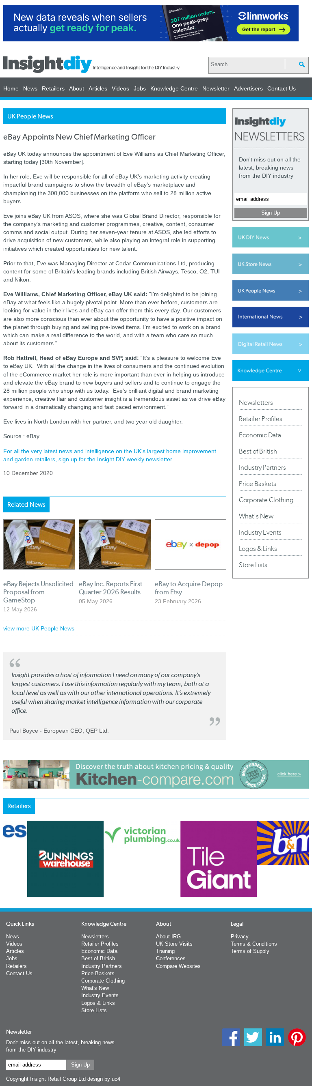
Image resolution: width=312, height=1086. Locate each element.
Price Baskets (257, 484)
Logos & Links (258, 548)
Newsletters (256, 402)
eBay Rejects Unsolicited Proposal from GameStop (38, 592)
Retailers (53, 88)
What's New (256, 516)
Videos (120, 88)
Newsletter (216, 88)
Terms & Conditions (254, 944)
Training (165, 951)
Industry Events (260, 532)
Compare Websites (178, 966)
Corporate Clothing (266, 500)
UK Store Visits (174, 944)
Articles (98, 88)
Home (11, 88)
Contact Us (281, 88)
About (76, 88)
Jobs (140, 88)
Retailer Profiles (260, 419)
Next (234, 888)
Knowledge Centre (174, 88)
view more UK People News (38, 628)
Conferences (171, 958)
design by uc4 (103, 1079)
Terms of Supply (250, 951)
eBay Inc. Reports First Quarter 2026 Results (110, 588)
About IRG (168, 936)
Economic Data (260, 435)
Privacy (240, 936)
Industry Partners (262, 467)
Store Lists (253, 565)
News (30, 88)
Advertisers (248, 88)
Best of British (258, 451)
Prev (7, 888)
